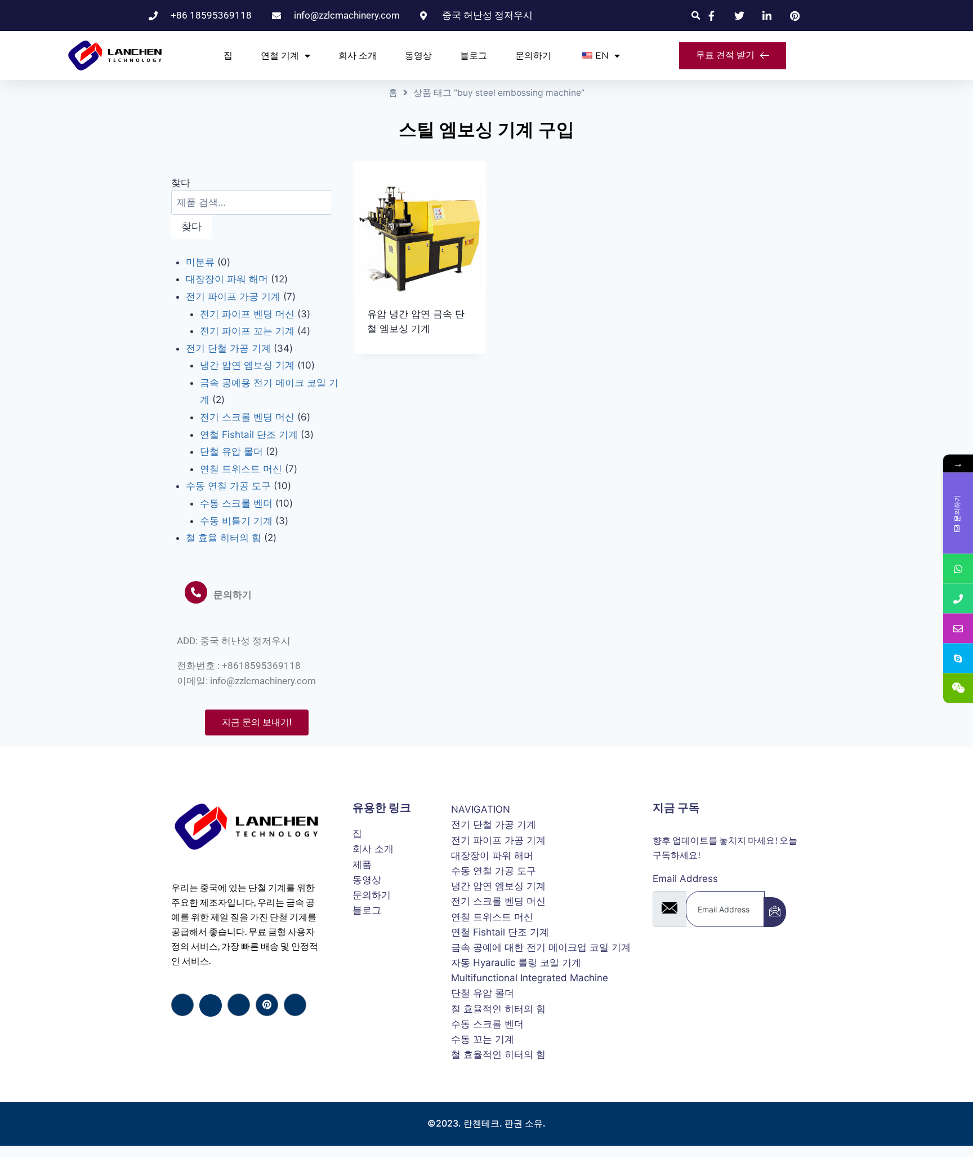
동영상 (418, 55)
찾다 (180, 182)
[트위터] (210, 1005)
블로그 (473, 55)
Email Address (685, 878)
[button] (696, 15)
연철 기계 (280, 55)
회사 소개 (357, 55)
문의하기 (533, 55)
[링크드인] (238, 1005)
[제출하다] (775, 912)
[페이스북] (182, 1005)
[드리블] (267, 1005)
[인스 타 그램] (295, 1005)
